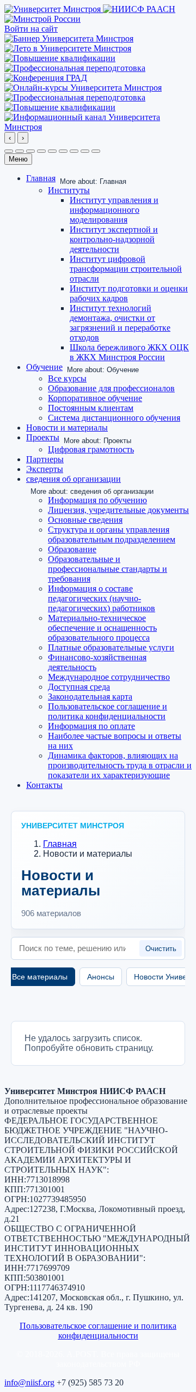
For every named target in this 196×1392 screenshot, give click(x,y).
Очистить (160, 949)
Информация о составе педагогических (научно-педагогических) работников (101, 598)
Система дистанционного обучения (114, 417)
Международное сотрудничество (109, 677)
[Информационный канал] (98, 127)
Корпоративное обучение (95, 398)
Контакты (44, 785)
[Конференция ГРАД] (45, 77)
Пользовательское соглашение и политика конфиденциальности (107, 711)
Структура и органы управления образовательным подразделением (111, 534)
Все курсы (67, 378)
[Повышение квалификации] (59, 58)
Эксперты (44, 469)
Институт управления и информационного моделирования (114, 209)
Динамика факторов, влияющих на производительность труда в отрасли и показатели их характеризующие (120, 765)
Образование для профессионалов (111, 388)
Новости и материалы (67, 427)
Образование (72, 549)
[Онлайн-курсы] (83, 87)
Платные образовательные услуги (111, 647)
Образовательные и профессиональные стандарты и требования (107, 568)
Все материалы (40, 976)
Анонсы (100, 976)
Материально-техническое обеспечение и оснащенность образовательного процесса (102, 627)
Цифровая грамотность (91, 449)
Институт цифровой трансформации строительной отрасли (126, 268)
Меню (18, 159)
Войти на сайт (31, 28)
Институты (69, 190)
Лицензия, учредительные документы (118, 510)
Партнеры (45, 459)
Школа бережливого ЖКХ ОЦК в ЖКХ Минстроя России (129, 352)
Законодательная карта (90, 696)
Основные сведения (85, 519)
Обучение (44, 367)
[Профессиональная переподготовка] (74, 68)
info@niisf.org (29, 1382)
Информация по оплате (91, 726)
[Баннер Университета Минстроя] (68, 38)
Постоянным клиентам (90, 408)
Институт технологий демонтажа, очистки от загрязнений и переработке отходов (120, 322)
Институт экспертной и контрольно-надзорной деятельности (114, 239)
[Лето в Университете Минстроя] (67, 48)
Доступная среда (79, 686)
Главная (41, 178)
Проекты (42, 437)
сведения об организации (73, 478)
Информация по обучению (97, 500)
